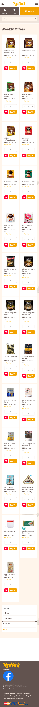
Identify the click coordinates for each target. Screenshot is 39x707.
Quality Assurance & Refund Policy (14, 698)
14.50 (10, 273)
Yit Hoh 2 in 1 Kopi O (10, 356)
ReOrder (12, 693)
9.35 (10, 361)
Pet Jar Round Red (10, 531)
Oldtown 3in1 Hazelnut (8, 95)
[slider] (2, 621)
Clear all (5, 629)
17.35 (9, 231)
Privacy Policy (16, 687)
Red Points (27, 693)
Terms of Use (6, 687)
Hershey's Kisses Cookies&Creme (27, 488)
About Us (6, 693)
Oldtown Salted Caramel (27, 95)
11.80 (10, 404)
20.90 (10, 55)
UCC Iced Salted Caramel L (9, 445)
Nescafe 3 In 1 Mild (10, 182)
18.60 (28, 142)
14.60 (27, 492)
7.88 (9, 577)
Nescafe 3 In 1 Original (26, 139)
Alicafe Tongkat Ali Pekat (10, 314)
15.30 (27, 405)
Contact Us (22, 696)
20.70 (27, 274)
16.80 (27, 231)
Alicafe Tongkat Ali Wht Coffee (28, 314)
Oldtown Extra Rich (28, 51)
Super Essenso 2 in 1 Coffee (28, 357)
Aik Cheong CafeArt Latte (28, 401)
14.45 (27, 535)
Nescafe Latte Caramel (9, 226)
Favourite (19, 693)
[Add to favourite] (6, 68)
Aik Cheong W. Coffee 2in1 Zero (9, 488)
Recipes (32, 696)
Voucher (6, 696)
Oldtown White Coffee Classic (9, 52)
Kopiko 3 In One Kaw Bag (10, 270)
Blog (27, 696)
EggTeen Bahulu (9, 575)
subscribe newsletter (9, 689)
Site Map (25, 687)
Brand (7, 613)
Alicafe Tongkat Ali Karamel (28, 270)
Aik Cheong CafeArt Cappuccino (28, 445)
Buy (11, 68)
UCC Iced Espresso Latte (10, 401)
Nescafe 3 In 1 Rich (28, 182)
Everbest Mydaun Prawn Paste (28, 532)
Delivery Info (13, 696)
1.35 (9, 535)
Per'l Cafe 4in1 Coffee (27, 226)
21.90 (27, 362)
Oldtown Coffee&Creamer (9, 139)
